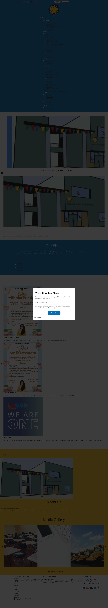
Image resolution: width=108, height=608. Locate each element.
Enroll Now (54, 313)
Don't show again (38, 317)
